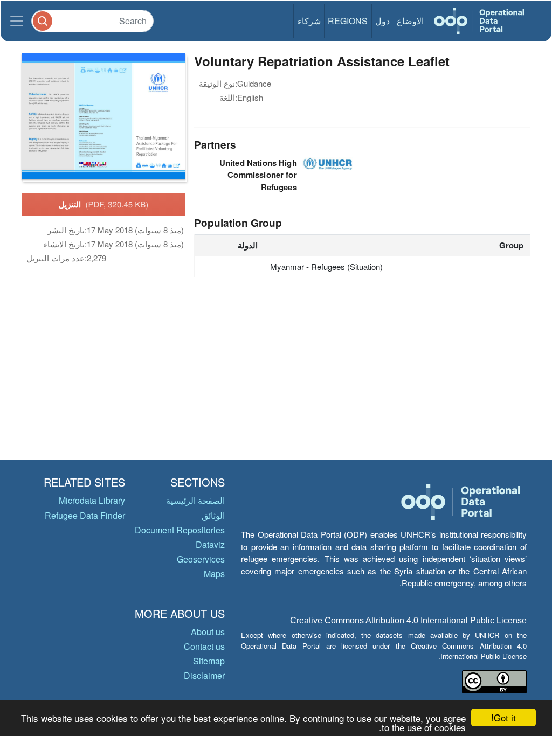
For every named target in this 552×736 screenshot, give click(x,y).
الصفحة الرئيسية (195, 500)
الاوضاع (410, 21)
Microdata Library (92, 500)
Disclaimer (204, 675)
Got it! (503, 717)
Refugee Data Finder (85, 515)
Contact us (204, 646)
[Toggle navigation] (16, 21)
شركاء (309, 21)
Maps (214, 573)
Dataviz (210, 544)
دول (382, 21)
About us (208, 632)
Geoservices (201, 559)
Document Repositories (180, 530)
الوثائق (213, 515)
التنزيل (104, 204)
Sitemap (209, 661)
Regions (348, 21)
